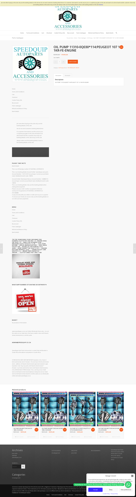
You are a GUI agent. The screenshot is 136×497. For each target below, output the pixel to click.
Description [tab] (58, 75)
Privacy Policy (114, 494)
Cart (13, 94)
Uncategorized (16, 478)
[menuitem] (22, 33)
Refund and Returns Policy (19, 108)
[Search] (116, 33)
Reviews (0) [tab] (67, 75)
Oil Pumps (61, 67)
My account (15, 103)
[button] (132, 476)
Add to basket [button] (19, 436)
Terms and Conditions (18, 92)
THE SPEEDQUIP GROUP (73, 67)
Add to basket (73, 61)
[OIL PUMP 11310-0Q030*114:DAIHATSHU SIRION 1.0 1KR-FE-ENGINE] (1, 248)
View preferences (126, 489)
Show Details (31, 436)
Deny (110, 489)
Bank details (15, 111)
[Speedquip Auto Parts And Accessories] (68, 17)
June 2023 (14, 453)
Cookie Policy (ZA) (17, 100)
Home (13, 89)
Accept (95, 489)
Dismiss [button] (101, 4)
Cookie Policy (106, 494)
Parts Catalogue (17, 38)
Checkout (14, 97)
